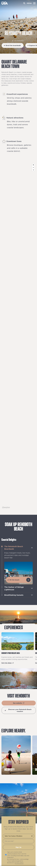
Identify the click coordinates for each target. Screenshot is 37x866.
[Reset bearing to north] (33, 170)
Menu (29, 3)
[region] (18, 336)
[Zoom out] (33, 167)
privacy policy (19, 863)
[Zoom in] (33, 165)
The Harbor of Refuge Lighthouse (14, 588)
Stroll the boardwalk (13, 45)
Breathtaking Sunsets (13, 595)
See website (17, 703)
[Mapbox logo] (6, 507)
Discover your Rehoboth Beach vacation (19, 710)
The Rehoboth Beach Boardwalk (13, 547)
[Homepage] (4, 4)
